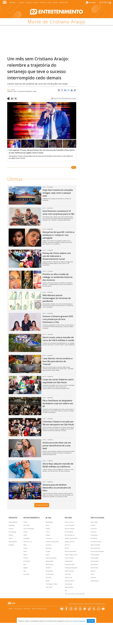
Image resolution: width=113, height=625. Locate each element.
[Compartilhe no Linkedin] (65, 90)
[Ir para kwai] (76, 609)
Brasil (47, 525)
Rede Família (94, 568)
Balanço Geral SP (70, 541)
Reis (66, 590)
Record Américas (95, 548)
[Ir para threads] (80, 609)
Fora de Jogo (12, 532)
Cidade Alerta (68, 561)
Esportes (43, 2)
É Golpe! (48, 551)
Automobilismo (13, 522)
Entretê (35, 2)
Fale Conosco (18, 608)
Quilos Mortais (69, 587)
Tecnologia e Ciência (52, 584)
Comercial (93, 528)
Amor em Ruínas (69, 528)
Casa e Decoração (28, 528)
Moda (25, 551)
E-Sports (11, 528)
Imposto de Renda (51, 558)
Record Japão (94, 558)
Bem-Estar (26, 525)
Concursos (49, 538)
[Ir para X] (103, 2)
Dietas (25, 535)
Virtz (24, 571)
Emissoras (94, 532)
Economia (48, 545)
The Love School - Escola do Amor (75, 594)
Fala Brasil (68, 574)
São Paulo (49, 577)
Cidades (48, 535)
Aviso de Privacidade (79, 621)
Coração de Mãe (69, 564)
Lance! (10, 538)
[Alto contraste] (8, 98)
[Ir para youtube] (103, 609)
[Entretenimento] (56, 11)
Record (55, 2)
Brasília (21, 2)
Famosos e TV (27, 541)
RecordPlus (94, 538)
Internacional (49, 561)
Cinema (25, 532)
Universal (93, 577)
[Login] (110, 2)
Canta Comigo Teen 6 (71, 554)
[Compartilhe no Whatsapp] (68, 90)
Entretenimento (31, 517)
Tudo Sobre (49, 587)
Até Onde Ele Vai (69, 535)
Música (73, 167)
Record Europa (95, 554)
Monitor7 (48, 568)
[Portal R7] (4, 2)
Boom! (67, 548)
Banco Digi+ (94, 522)
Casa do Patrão (69, 558)
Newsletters (94, 535)
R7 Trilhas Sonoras (96, 541)
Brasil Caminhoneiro (70, 551)
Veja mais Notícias (42, 505)
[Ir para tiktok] (89, 609)
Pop (8, 90)
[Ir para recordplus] (85, 609)
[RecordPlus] (91, 2)
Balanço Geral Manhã (71, 538)
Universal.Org (94, 581)
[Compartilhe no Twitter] (59, 90)
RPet (24, 564)
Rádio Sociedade (95, 545)
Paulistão (11, 545)
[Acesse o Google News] (72, 90)
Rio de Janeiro (50, 574)
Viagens (25, 568)
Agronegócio (49, 522)
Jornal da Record (69, 581)
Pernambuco (49, 571)
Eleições (29, 2)
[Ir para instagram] (105, 2)
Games (25, 548)
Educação (48, 548)
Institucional (97, 517)
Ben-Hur (67, 545)
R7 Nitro (25, 558)
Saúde (47, 581)
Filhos (25, 545)
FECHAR (90, 621)
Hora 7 (48, 554)
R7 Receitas (26, 561)
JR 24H (49, 2)
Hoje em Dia (68, 577)
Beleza (25, 522)
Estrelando (26, 538)
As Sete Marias (69, 532)
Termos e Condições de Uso (39, 608)
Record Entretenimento (97, 551)
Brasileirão (12, 525)
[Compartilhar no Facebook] (62, 90)
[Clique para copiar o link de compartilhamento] (75, 90)
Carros (48, 532)
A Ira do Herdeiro (70, 525)
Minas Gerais (49, 564)
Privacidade (26, 608)
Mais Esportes (13, 541)
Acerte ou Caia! (69, 522)
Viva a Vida (26, 574)
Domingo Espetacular (71, 568)
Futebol (11, 535)
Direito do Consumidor (52, 541)
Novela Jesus (68, 584)
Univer (92, 574)
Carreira (93, 525)
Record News (63, 2)
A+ (12, 98)
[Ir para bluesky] (62, 609)
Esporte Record (69, 571)
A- (16, 98)
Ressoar (93, 571)
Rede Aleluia (94, 564)
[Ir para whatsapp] (98, 609)
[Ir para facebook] (100, 2)
